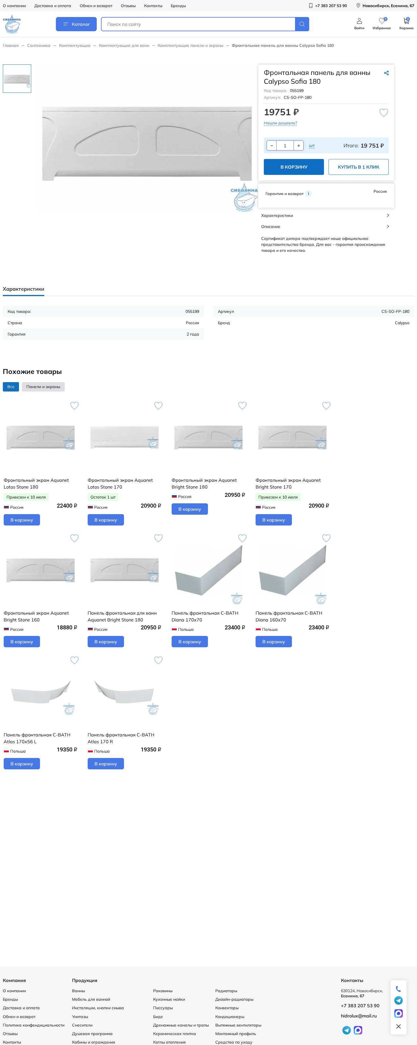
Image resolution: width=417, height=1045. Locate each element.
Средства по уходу (233, 1042)
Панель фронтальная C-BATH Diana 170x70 (205, 616)
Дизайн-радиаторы (234, 999)
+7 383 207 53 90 (360, 1005)
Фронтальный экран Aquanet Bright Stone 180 (204, 483)
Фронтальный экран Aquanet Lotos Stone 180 (36, 483)
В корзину (294, 167)
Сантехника (38, 45)
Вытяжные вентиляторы (238, 1025)
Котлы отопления (169, 1042)
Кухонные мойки (169, 999)
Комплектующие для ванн (124, 45)
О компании (14, 5)
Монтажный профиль (235, 1033)
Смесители (82, 1025)
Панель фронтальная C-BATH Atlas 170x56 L (37, 738)
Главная (11, 45)
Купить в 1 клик (358, 167)
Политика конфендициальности (33, 1025)
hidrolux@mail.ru (359, 1016)
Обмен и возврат (96, 5)
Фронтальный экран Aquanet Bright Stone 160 (36, 616)
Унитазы (80, 1016)
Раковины (162, 990)
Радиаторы (226, 990)
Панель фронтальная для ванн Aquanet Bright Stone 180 (122, 616)
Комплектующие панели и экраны (190, 45)
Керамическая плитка (174, 1033)
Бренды (178, 5)
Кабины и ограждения (93, 1042)
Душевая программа (92, 1033)
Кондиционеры (229, 1016)
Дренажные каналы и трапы (181, 1025)
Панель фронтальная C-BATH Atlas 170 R (121, 738)
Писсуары (163, 1007)
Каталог (81, 24)
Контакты (153, 5)
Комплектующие (74, 45)
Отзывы (128, 5)
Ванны (78, 990)
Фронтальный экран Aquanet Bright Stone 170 (288, 483)
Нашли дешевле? (280, 122)
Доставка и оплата (52, 5)
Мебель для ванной (91, 999)
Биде (158, 1016)
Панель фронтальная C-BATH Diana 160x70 (289, 616)
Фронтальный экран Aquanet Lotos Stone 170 (120, 483)
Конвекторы (227, 1007)
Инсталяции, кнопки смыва (98, 1007)
